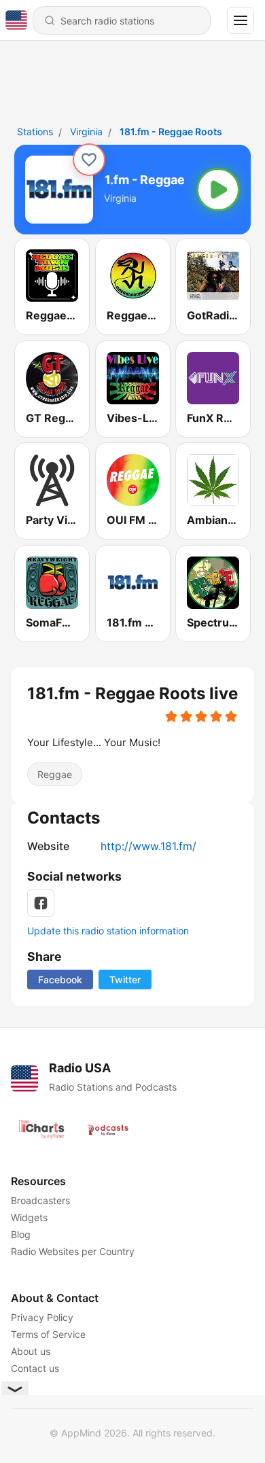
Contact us (35, 1368)
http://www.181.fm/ (148, 846)
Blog (21, 1234)
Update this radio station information (108, 930)
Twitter (125, 979)
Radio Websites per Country (73, 1251)
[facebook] (40, 903)
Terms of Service (48, 1334)
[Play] (218, 189)
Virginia (86, 131)
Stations (35, 131)
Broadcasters (40, 1200)
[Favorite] (89, 159)
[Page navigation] (240, 20)
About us (30, 1351)
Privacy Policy (42, 1317)
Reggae (54, 774)
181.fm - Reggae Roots (171, 131)
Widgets (29, 1217)
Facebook (60, 979)
